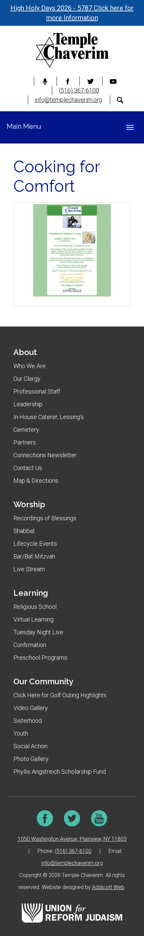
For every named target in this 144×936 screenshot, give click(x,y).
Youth (20, 733)
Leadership (28, 404)
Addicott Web (108, 887)
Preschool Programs (40, 657)
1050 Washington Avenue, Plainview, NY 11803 (72, 839)
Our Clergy (27, 378)
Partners (24, 442)
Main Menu (24, 126)
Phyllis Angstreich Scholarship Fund (59, 771)
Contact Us (27, 467)
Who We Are (29, 365)
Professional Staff (36, 391)
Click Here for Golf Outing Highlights (59, 695)
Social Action (30, 746)
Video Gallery (30, 707)
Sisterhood (27, 720)
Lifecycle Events (35, 543)
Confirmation (29, 644)
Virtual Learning (33, 619)
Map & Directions (35, 480)
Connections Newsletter (45, 455)
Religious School (35, 606)
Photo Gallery (31, 758)
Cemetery (26, 429)
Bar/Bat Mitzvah (34, 556)
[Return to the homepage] (72, 50)
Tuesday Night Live (38, 632)
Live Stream (29, 569)
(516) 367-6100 (79, 90)
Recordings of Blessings (44, 518)
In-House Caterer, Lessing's (48, 416)
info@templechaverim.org (68, 99)
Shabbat (24, 530)
